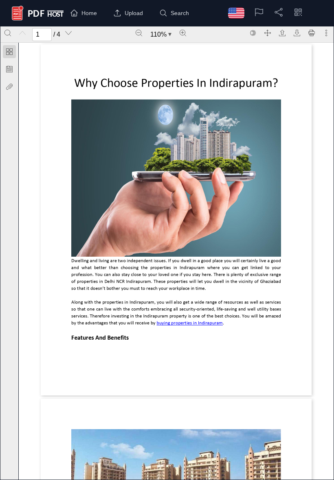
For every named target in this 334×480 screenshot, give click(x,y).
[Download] (296, 32)
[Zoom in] (182, 32)
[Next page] (68, 32)
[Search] (7, 32)
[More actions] (326, 32)
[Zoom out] (138, 32)
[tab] (9, 53)
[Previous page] (22, 32)
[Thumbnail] (9, 51)
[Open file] (282, 32)
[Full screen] (267, 32)
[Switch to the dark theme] (252, 32)
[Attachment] (9, 86)
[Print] (311, 32)
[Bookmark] (9, 69)
